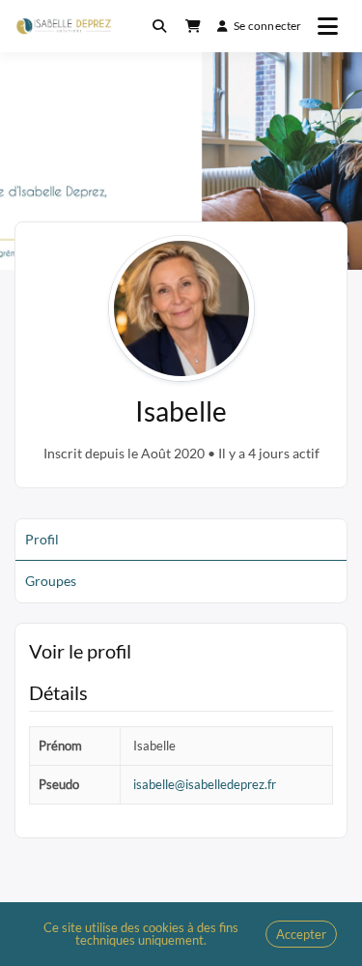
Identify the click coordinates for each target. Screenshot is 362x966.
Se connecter (268, 25)
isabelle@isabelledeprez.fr (204, 784)
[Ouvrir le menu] (328, 26)
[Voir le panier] (193, 26)
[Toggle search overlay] (159, 26)
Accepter (301, 934)
